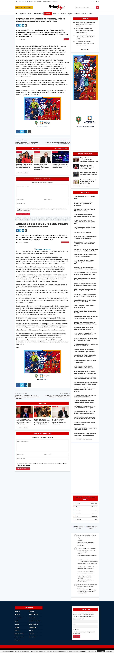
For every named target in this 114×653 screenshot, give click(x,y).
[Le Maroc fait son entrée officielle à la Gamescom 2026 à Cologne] (60, 157)
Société (55, 13)
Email (74, 624)
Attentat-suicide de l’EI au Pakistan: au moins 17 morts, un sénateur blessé (26, 143)
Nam (78, 535)
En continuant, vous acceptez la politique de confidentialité (84, 632)
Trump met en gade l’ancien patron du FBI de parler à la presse (57, 143)
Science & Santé (38, 1)
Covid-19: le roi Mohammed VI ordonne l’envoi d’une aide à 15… (84, 367)
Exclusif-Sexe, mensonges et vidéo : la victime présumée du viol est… (86, 317)
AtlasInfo (77, 629)
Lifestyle (83, 13)
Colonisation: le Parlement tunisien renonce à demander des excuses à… (85, 377)
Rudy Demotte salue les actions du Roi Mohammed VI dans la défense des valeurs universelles (27, 397)
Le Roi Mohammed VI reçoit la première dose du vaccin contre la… (85, 215)
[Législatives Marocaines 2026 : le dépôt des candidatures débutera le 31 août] (76, 159)
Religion (69, 13)
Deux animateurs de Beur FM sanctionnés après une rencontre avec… (84, 221)
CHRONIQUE (32, 637)
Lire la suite (109, 651)
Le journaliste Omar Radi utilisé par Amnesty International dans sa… (85, 334)
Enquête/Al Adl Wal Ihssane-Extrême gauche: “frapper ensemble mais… (85, 273)
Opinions (17, 640)
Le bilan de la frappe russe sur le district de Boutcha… (88, 173)
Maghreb (21, 13)
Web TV (31, 630)
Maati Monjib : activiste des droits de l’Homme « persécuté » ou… (85, 255)
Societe (17, 627)
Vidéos (76, 13)
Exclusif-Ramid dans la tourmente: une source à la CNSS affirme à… (85, 356)
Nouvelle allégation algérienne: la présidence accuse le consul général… (84, 389)
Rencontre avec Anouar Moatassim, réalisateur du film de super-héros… (85, 284)
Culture (62, 13)
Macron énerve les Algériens (83, 233)
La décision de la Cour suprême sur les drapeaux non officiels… (85, 396)
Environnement (47, 1)
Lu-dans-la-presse (34, 621)
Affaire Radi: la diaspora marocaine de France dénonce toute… (85, 290)
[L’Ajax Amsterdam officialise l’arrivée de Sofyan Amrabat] (76, 166)
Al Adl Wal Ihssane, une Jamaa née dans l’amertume (85, 279)
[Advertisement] (85, 468)
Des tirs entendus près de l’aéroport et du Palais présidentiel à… (88, 181)
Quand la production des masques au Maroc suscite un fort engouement (86, 383)
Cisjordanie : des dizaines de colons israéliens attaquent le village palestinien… (84, 30)
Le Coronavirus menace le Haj (83, 439)
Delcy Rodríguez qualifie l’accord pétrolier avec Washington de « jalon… (85, 24)
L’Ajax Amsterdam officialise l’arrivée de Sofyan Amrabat (87, 166)
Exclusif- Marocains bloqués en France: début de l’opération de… (84, 350)
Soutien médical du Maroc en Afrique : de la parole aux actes (86, 345)
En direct (17, 611)
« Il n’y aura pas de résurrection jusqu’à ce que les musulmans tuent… (84, 261)
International (37, 13)
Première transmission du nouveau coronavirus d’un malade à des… (85, 434)
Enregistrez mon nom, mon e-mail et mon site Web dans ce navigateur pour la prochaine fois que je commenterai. (42, 209)
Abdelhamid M (81, 548)
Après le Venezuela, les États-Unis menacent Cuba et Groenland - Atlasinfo (86, 573)
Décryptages (22, 1)
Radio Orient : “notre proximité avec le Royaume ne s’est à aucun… (85, 237)
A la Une (19, 406)
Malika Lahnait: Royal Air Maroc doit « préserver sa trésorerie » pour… (85, 407)
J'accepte (101, 651)
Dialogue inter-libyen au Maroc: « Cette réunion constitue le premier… (85, 268)
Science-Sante (19, 637)
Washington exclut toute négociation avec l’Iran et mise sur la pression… (85, 43)
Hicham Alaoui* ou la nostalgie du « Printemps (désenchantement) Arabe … (84, 243)
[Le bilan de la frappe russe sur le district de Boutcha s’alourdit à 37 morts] (76, 174)
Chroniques (30, 1)
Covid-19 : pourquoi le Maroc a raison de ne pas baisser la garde (85, 339)
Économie (47, 13)
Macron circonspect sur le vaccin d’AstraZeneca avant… (84, 210)
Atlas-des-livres (33, 624)
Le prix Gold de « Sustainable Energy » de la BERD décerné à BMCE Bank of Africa (57, 396)
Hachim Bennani (81, 584)
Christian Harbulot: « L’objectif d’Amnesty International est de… (84, 328)
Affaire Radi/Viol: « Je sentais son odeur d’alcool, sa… (84, 306)
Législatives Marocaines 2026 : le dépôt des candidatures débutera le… (89, 159)
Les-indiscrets (33, 627)
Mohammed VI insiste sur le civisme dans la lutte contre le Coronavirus (85, 295)
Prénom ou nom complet (78, 619)
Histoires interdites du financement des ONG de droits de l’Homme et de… (85, 323)
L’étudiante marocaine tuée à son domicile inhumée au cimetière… (84, 412)
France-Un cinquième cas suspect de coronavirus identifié (85, 429)
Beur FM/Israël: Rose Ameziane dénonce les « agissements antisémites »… (83, 203)
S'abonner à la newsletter (24, 7)
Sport (90, 13)
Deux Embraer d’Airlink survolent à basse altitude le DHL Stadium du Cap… (85, 36)
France (29, 13)
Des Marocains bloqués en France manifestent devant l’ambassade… (85, 372)
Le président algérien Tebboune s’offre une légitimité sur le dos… (84, 401)
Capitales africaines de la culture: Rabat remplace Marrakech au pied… (85, 418)
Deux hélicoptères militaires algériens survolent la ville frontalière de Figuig (86, 537)
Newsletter (55, 1)
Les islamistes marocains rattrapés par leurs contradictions (85, 228)
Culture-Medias (33, 614)
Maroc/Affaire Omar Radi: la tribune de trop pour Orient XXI (85, 301)
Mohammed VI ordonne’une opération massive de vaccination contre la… (86, 250)
